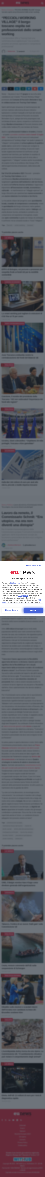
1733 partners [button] (15, 583)
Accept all (33, 610)
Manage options (11, 610)
